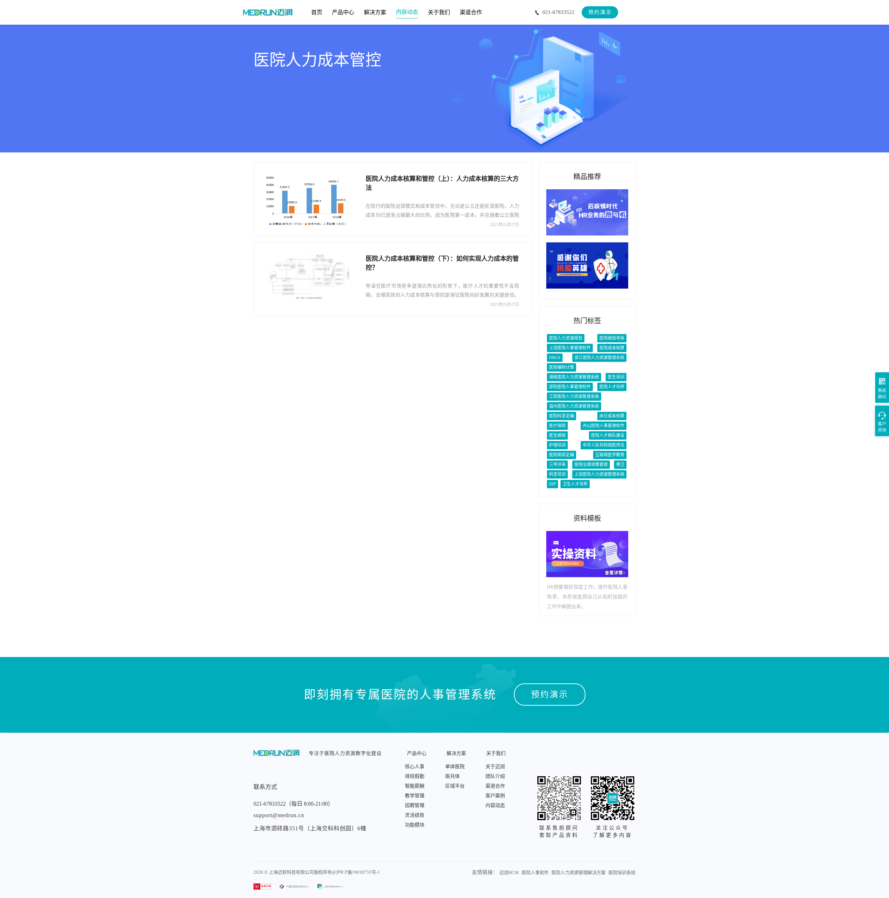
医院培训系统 (621, 872)
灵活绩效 (414, 815)
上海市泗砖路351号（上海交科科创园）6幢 (310, 828)
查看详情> (615, 573)
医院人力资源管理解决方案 (578, 872)
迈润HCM (509, 872)
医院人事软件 (535, 872)
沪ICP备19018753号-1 (358, 872)
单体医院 (455, 766)
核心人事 (414, 766)
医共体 (452, 776)
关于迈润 (495, 766)
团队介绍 (495, 776)
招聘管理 (414, 805)
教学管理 (414, 795)
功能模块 (414, 825)
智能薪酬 (414, 786)
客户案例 (495, 795)
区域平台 (455, 786)
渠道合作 (495, 786)
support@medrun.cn (279, 815)
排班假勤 (414, 776)
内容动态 (495, 805)
